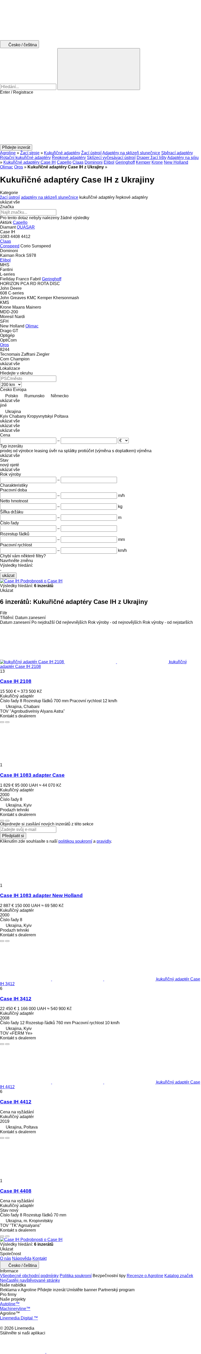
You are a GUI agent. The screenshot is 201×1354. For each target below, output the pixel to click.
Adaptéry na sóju (183, 157)
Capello (64, 162)
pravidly (104, 841)
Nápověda (21, 1258)
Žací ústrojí (91, 153)
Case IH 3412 (15, 998)
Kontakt (39, 1258)
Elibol (109, 162)
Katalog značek (178, 1275)
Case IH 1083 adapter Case (32, 775)
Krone (157, 162)
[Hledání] (98, 69)
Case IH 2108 (15, 681)
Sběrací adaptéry (177, 153)
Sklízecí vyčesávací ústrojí (111, 157)
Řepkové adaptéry (69, 157)
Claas (77, 162)
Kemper (143, 162)
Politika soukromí (76, 1275)
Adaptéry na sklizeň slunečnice (131, 153)
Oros (18, 167)
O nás (5, 1258)
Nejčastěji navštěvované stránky (30, 1280)
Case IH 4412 (15, 1101)
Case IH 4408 (15, 1191)
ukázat (8, 575)
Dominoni (94, 162)
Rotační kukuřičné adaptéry (25, 157)
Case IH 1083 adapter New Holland (41, 895)
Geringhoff (125, 162)
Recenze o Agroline (145, 1275)
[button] (100, 119)
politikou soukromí (75, 841)
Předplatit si (13, 836)
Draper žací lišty (151, 157)
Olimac (6, 167)
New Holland (176, 162)
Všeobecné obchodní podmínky (29, 1275)
